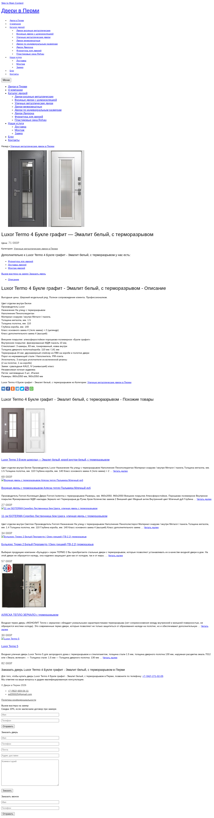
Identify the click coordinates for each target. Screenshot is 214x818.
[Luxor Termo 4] (46, 226)
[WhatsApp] (31, 389)
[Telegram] (17, 389)
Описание (13, 279)
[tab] (110, 279)
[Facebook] (8, 389)
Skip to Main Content (12, 3)
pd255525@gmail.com (20, 694)
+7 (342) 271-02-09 (152, 676)
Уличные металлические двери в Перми (32, 146)
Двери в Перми (20, 11)
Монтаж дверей (16, 268)
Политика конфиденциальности (18, 700)
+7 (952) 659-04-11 (18, 691)
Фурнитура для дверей (20, 261)
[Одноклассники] (13, 389)
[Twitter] (22, 389)
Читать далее (120, 471)
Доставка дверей (17, 264)
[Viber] (27, 389)
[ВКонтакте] (3, 389)
